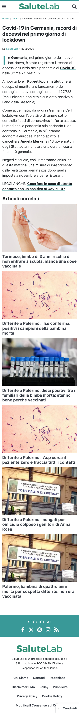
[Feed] (56, 629)
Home (5, 18)
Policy (44, 687)
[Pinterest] (39, 629)
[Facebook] (22, 629)
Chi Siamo (20, 678)
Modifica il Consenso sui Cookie (39, 705)
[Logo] (39, 6)
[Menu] (4, 6)
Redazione (58, 678)
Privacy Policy (27, 696)
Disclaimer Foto (23, 687)
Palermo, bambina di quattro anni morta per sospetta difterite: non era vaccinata (38, 591)
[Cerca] (74, 6)
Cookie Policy (52, 696)
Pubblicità (60, 687)
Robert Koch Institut (44, 81)
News (15, 18)
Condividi (70, 708)
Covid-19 (68, 68)
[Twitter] (31, 629)
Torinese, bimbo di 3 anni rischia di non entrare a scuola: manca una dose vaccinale (39, 261)
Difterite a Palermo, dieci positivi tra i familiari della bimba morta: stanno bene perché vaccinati (38, 395)
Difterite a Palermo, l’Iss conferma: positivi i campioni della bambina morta (36, 328)
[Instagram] (48, 629)
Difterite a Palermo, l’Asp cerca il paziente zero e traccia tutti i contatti (38, 460)
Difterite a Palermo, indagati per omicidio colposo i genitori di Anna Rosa (36, 524)
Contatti (39, 678)
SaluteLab (12, 48)
